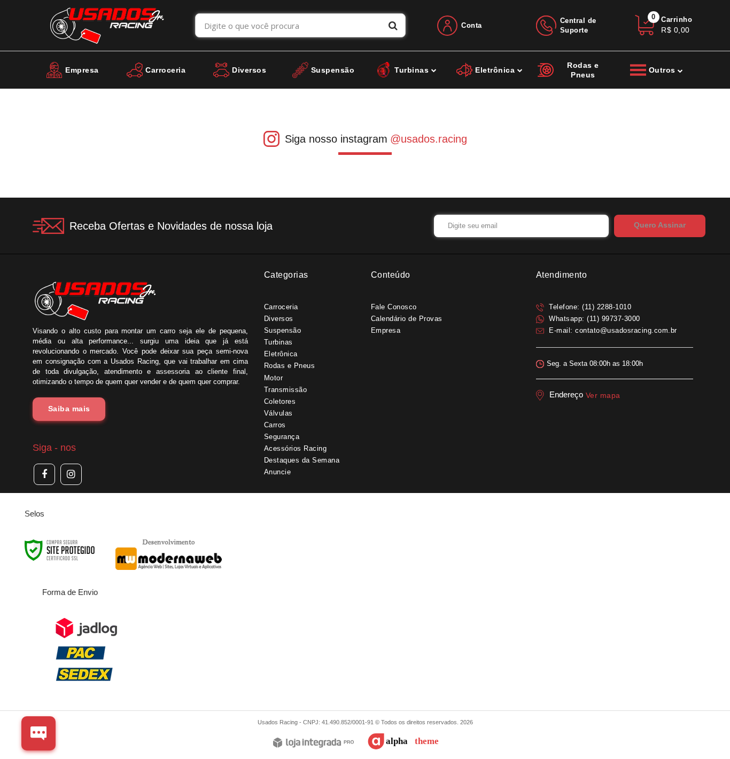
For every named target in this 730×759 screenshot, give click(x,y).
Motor (273, 378)
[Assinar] (659, 226)
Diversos (278, 319)
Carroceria (281, 307)
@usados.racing (428, 139)
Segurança (282, 437)
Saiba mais (69, 408)
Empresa (386, 330)
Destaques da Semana (302, 460)
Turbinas (278, 342)
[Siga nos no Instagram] (71, 474)
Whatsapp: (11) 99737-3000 (593, 319)
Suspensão (282, 330)
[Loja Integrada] (313, 743)
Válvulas (278, 413)
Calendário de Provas (406, 319)
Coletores (280, 401)
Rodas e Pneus (289, 366)
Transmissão (285, 390)
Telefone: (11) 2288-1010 (589, 307)
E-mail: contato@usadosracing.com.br (612, 330)
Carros (275, 425)
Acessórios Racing (295, 448)
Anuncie (277, 472)
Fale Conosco (394, 307)
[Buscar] (393, 25)
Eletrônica (281, 354)
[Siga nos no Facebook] (44, 474)
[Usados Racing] (107, 25)
